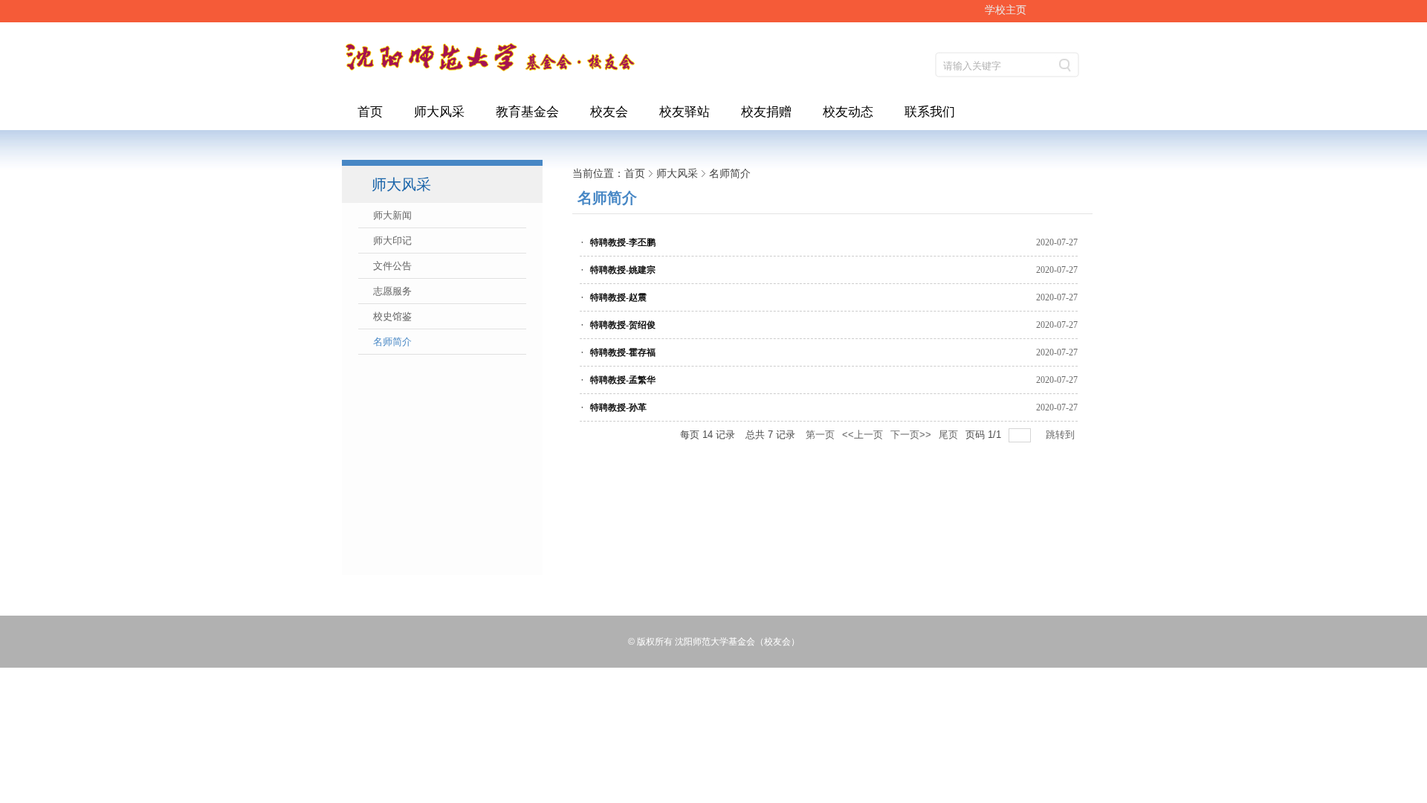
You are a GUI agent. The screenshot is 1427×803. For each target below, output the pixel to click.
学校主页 (1005, 10)
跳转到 (1062, 434)
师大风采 (677, 173)
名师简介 (730, 173)
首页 (634, 173)
